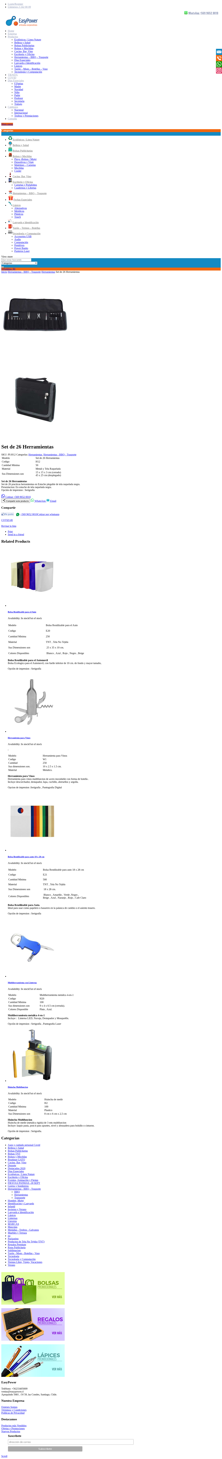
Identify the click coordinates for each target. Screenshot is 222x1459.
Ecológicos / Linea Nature (27, 39)
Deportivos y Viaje (24, 162)
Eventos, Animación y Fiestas (23, 1180)
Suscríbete (14, 1436)
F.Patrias (18, 83)
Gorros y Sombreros (18, 1186)
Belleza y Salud (22, 42)
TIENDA (13, 74)
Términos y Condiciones (13, 1410)
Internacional (21, 112)
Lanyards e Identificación (27, 63)
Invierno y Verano (17, 1209)
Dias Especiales (22, 60)
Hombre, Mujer (16, 1200)
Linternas (12, 1218)
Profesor (18, 98)
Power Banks (21, 248)
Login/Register (15, 4)
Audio (17, 239)
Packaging (13, 1238)
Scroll (4, 1456)
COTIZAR (7, 520)
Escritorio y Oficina (24, 54)
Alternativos (20, 208)
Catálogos (13, 107)
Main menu (7, 124)
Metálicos (19, 211)
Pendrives (19, 245)
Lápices (18, 66)
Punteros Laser (22, 251)
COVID (12, 77)
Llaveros (12, 1221)
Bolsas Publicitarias (24, 45)
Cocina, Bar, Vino (23, 51)
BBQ (17, 1191)
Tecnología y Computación (28, 71)
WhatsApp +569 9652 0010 (203, 13)
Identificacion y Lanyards (21, 1203)
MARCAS (13, 1224)
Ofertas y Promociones (13, 1428)
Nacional (19, 110)
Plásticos (18, 214)
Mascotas (12, 1227)
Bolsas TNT (14, 1153)
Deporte (12, 1165)
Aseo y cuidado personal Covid (24, 1145)
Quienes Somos (9, 1407)
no (9, 1235)
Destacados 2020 (16, 1168)
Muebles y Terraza (17, 1232)
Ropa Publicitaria (17, 1247)
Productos (13, 36)
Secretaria (19, 101)
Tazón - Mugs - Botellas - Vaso (24, 1253)
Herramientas (48, 272)
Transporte (19, 1197)
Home (11, 30)
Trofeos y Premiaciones (26, 115)
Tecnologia (13, 1256)
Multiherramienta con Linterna (22, 982)
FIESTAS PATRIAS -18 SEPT (24, 1183)
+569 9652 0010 (28, 514)
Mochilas (19, 168)
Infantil (11, 1206)
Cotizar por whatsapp (48, 514)
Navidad (18, 89)
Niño (17, 92)
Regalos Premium (17, 1244)
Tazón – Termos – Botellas (26, 228)
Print (10, 531)
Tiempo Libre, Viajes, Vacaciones (25, 1262)
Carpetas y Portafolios (25, 184)
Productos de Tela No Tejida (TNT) (26, 1241)
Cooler (17, 171)
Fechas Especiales (22, 199)
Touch (17, 217)
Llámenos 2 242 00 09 (19, 7)
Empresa (12, 33)
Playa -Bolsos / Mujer (25, 159)
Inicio (4, 272)
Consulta (12, 118)
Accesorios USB (23, 236)
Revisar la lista (8, 526)
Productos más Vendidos (13, 1425)
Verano (11, 1265)
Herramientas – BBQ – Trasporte (31, 57)
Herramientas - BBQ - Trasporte (24, 272)
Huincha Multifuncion (18, 1087)
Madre (17, 86)
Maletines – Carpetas (25, 165)
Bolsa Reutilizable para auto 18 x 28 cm (26, 856)
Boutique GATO (16, 1159)
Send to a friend (16, 534)
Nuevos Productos (10, 1431)
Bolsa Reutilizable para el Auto (22, 612)
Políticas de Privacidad (13, 1412)
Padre (17, 95)
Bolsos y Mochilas (23, 48)
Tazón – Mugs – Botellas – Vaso (31, 69)
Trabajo (18, 104)
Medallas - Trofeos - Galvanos (23, 1229)
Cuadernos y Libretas (25, 187)
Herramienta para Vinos (19, 738)
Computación (21, 242)
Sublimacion (14, 1250)
